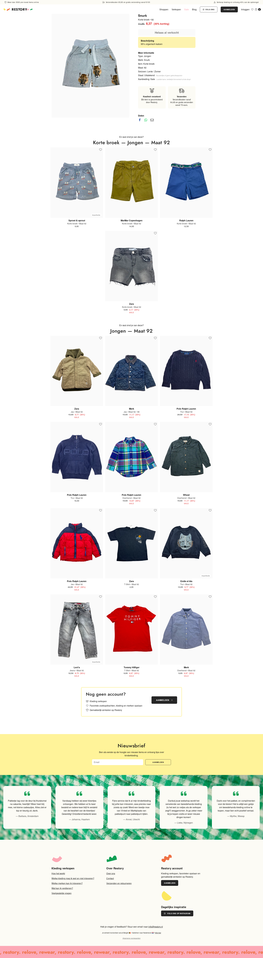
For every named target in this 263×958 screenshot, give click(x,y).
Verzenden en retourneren (119, 883)
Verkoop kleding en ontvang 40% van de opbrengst (237, 2)
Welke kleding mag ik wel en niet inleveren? (73, 878)
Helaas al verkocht (167, 32)
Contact (110, 878)
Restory (19, 9)
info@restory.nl (155, 926)
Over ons (110, 873)
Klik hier (158, 933)
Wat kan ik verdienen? (62, 888)
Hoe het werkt (58, 873)
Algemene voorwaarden (132, 938)
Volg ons (209, 9)
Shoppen (163, 9)
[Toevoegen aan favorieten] (100, 150)
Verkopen (176, 9)
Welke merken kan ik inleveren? (67, 883)
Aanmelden (229, 9)
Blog (194, 9)
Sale (186, 9)
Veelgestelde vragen (62, 893)
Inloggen (245, 9)
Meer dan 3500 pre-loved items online (23, 2)
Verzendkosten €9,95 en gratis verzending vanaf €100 (127, 2)
